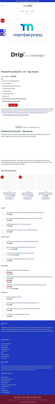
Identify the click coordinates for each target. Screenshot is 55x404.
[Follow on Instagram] (5, 335)
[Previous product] (29, 14)
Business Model (5, 356)
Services (3, 388)
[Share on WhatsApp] (2, 119)
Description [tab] (18, 127)
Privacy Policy (4, 345)
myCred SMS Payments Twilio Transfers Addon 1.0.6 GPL (9, 193)
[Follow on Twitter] (7, 335)
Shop (27, 11)
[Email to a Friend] (13, 119)
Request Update (5, 386)
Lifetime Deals (4, 377)
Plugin (32, 11)
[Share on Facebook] (5, 119)
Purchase (13, 105)
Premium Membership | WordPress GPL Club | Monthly (39, 109)
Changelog (10, 399)
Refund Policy (4, 347)
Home (22, 11)
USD (3, 30)
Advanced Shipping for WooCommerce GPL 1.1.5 (27, 193)
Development (4, 390)
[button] (2, 5)
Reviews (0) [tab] (26, 127)
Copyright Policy (5, 349)
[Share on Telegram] (23, 119)
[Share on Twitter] (10, 119)
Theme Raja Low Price (39, 160)
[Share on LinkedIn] (18, 119)
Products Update (5, 381)
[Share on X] (7, 119)
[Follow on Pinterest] (13, 335)
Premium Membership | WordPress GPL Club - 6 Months (15, 111)
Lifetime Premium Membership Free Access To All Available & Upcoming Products (27, 112)
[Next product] (26, 14)
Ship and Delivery (5, 354)
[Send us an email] (10, 335)
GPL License (4, 351)
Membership (17, 399)
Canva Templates (5, 392)
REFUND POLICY (22, 98)
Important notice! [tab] (34, 127)
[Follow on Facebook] (2, 335)
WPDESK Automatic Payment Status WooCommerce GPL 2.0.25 (45, 193)
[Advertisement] (27, 149)
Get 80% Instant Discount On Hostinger (16, 115)
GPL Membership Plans (7, 379)
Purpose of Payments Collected (9, 384)
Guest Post (4, 358)
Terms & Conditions (6, 343)
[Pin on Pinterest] (15, 119)
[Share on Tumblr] (20, 119)
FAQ (19, 101)
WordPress (26, 160)
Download (9, 198)
